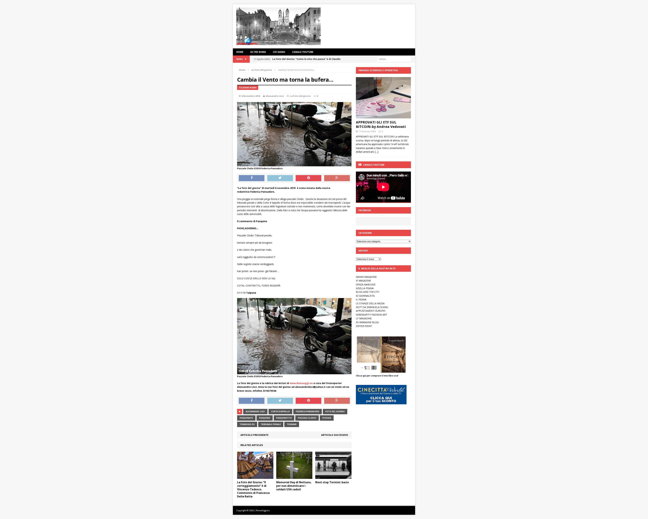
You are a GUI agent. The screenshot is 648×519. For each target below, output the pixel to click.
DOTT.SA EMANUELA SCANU (372, 307)
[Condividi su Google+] (337, 178)
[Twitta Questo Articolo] (280, 178)
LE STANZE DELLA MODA (370, 303)
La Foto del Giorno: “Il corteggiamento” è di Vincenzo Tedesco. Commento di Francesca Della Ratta (253, 489)
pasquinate (246, 417)
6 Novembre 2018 (250, 95)
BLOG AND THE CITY (367, 291)
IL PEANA (361, 299)
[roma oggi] (324, 26)
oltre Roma (258, 51)
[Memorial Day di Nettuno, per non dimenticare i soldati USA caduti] (294, 477)
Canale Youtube (373, 164)
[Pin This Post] (308, 178)
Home (239, 51)
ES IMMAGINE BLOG (367, 322)
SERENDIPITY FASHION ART (371, 314)
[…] (376, 151)
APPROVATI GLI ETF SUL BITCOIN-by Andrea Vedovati (381, 124)
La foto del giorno (300, 95)
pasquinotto (284, 417)
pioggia (326, 417)
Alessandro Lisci (275, 95)
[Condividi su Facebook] (251, 178)
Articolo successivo (334, 435)
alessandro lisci (255, 411)
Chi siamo (279, 51)
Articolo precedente (254, 435)
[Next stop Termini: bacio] (333, 477)
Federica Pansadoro (307, 411)
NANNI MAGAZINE (366, 276)
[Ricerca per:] (394, 59)
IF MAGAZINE (363, 280)
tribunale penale (271, 424)
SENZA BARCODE (365, 284)
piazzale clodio (307, 417)
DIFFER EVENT (364, 326)
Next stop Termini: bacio (332, 482)
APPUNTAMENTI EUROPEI (370, 310)
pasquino (264, 417)
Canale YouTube (302, 51)
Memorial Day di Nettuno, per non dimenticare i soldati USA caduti (294, 485)
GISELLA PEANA (365, 288)
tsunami (291, 424)
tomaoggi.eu (247, 424)
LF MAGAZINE (364, 318)
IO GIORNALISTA (365, 295)
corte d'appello (280, 411)
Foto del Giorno (335, 411)
